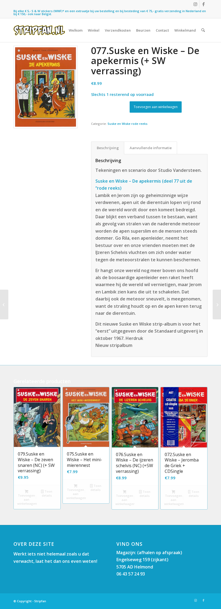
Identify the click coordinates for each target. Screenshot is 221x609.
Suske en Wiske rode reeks (127, 124)
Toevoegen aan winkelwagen (156, 107)
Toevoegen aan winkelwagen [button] (27, 499)
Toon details (47, 493)
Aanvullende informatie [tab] (151, 147)
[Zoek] (203, 30)
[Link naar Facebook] (203, 4)
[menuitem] (75, 30)
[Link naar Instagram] (195, 4)
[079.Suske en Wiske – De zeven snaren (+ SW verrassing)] (217, 304)
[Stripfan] (39, 30)
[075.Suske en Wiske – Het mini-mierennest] (4, 304)
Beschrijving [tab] (108, 147)
